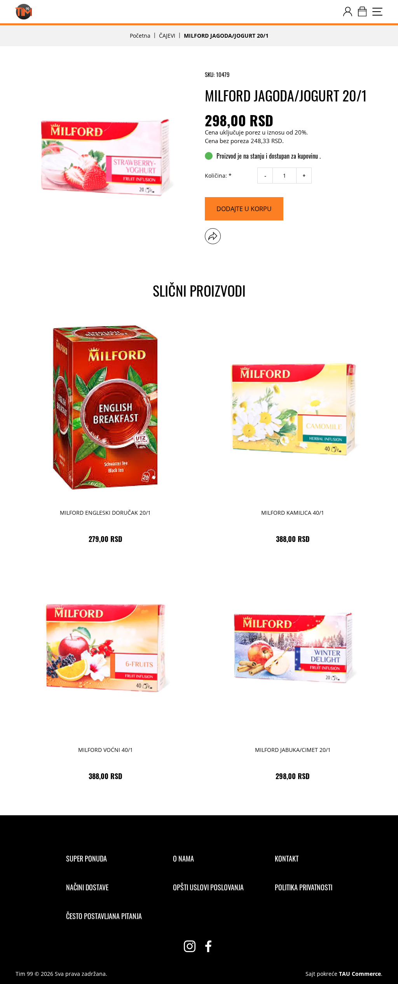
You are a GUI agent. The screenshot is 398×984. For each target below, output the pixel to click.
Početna (140, 35)
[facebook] (208, 946)
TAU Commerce (360, 974)
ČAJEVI (167, 35)
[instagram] (190, 946)
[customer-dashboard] (347, 12)
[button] (213, 236)
